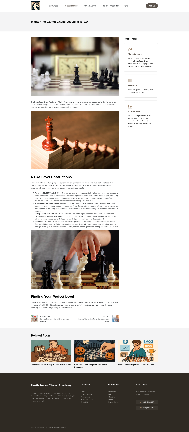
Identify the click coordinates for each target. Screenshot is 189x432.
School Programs (87, 399)
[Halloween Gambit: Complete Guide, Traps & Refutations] (94, 351)
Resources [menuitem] (53, 6)
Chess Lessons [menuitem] (71, 6)
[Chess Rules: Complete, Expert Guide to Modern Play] (51, 351)
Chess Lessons (86, 394)
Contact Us (112, 399)
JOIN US (152, 6)
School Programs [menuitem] (111, 6)
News (110, 394)
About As (111, 397)
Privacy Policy (113, 402)
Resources (112, 392)
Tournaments (85, 397)
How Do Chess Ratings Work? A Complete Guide (136, 365)
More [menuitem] (126, 6)
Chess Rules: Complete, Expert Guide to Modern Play (51, 365)
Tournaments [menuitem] (90, 6)
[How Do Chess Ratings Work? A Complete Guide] (138, 351)
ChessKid (84, 402)
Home (83, 392)
